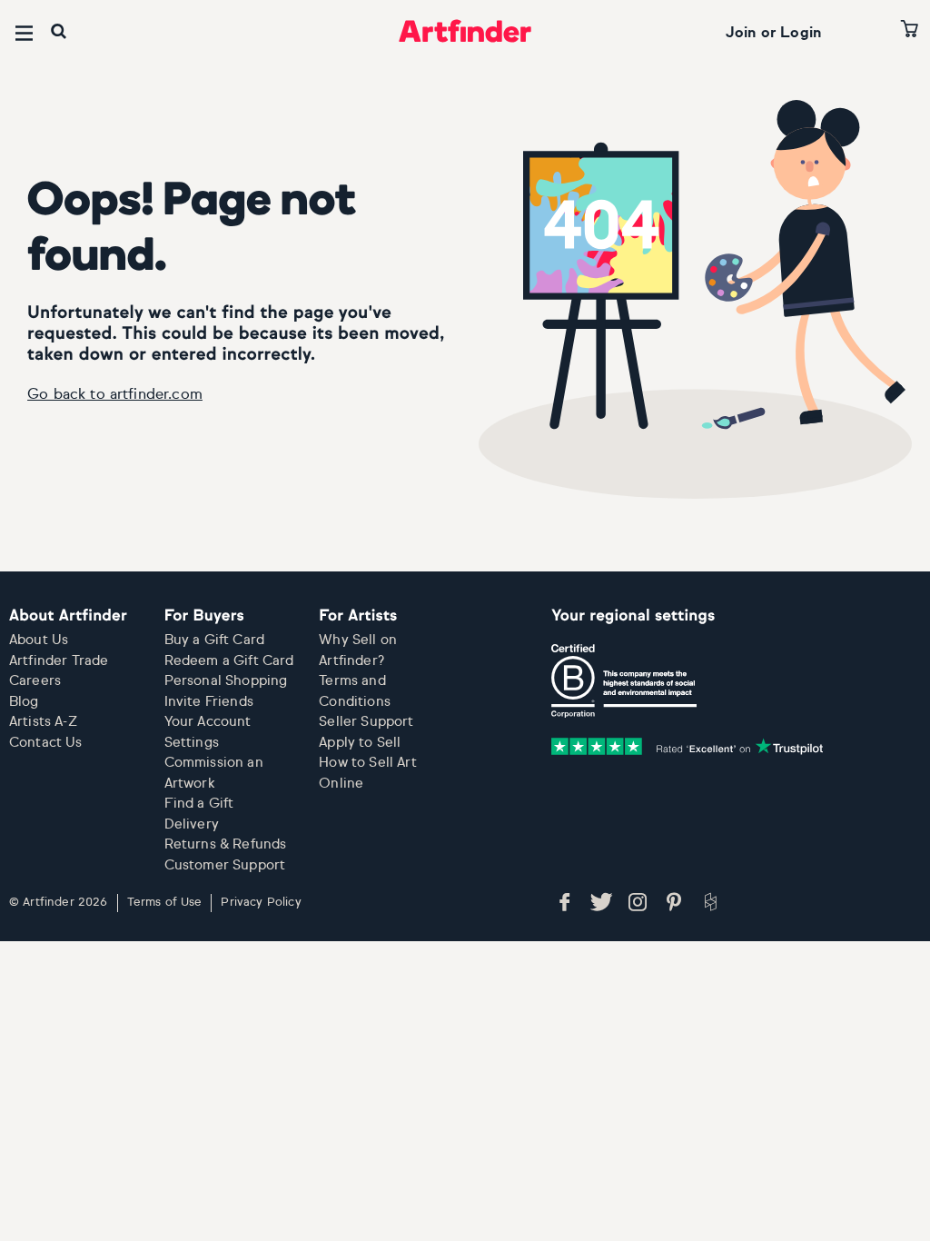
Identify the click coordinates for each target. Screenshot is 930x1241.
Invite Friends (208, 702)
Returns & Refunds (225, 844)
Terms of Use (165, 902)
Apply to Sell (360, 743)
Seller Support (366, 722)
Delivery (191, 824)
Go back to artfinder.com (115, 395)
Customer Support (225, 865)
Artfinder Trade (58, 661)
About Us (38, 640)
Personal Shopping (226, 681)
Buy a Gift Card (214, 640)
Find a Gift (199, 803)
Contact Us (46, 743)
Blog (24, 702)
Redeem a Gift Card (229, 661)
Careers (35, 681)
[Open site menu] (24, 33)
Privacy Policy (261, 902)
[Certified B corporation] (624, 681)
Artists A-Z (43, 722)
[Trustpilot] (687, 747)
